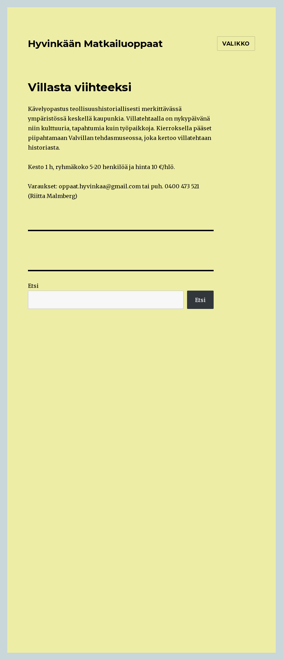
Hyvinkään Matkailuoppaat (95, 43)
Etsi (33, 285)
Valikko (236, 43)
